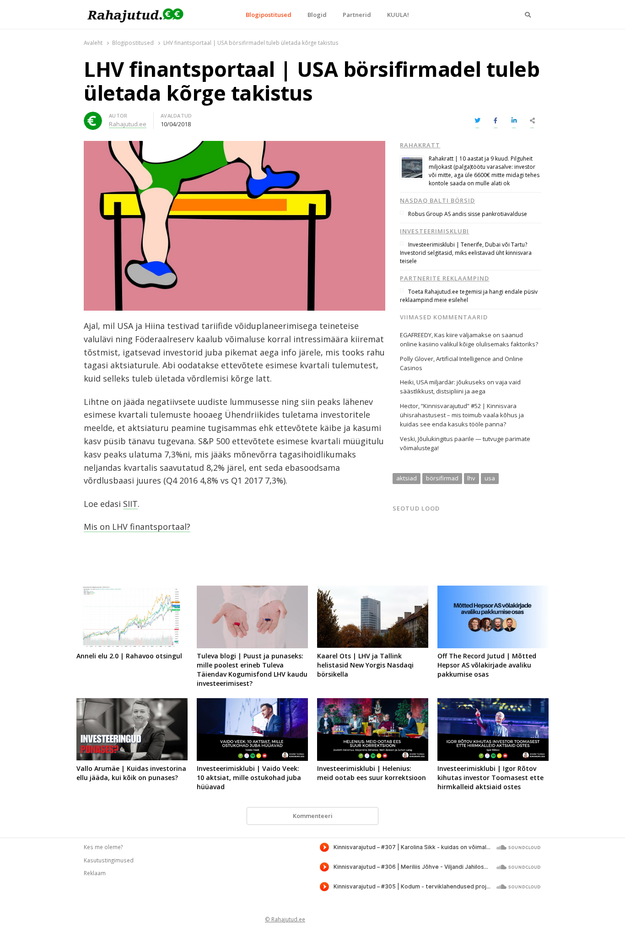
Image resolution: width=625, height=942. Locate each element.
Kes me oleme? (103, 846)
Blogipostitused (268, 15)
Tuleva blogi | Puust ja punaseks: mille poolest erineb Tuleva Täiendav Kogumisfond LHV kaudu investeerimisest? (252, 669)
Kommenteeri (313, 816)
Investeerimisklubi (434, 231)
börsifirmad (442, 478)
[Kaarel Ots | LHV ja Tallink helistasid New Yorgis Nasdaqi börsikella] (372, 591)
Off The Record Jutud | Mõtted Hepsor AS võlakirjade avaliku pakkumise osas (486, 664)
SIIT (130, 503)
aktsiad (406, 478)
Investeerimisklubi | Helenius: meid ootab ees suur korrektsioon (371, 773)
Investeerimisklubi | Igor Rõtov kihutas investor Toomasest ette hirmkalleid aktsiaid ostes (490, 777)
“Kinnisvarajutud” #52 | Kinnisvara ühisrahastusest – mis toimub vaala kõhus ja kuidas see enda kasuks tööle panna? (462, 415)
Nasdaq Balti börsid (437, 200)
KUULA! (398, 15)
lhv (471, 478)
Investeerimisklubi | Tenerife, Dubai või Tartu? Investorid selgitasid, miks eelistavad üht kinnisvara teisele (466, 253)
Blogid (317, 15)
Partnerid (357, 15)
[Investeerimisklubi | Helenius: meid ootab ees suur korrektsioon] (372, 704)
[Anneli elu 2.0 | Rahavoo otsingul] (132, 591)
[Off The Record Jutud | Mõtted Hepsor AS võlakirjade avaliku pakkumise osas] (493, 591)
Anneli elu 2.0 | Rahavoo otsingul (129, 655)
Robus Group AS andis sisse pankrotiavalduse (467, 214)
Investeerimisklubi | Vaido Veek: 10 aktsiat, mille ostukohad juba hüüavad (249, 777)
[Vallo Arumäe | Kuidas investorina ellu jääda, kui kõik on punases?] (132, 704)
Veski (407, 439)
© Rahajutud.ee (285, 919)
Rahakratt (420, 145)
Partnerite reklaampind (444, 278)
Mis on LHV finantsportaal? (137, 526)
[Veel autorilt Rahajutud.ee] (93, 117)
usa (490, 478)
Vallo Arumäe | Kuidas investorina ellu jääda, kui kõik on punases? (131, 773)
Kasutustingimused (109, 860)
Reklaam (95, 873)
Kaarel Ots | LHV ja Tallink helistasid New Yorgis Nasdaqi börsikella (365, 664)
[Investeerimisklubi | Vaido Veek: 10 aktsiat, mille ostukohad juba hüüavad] (252, 704)
